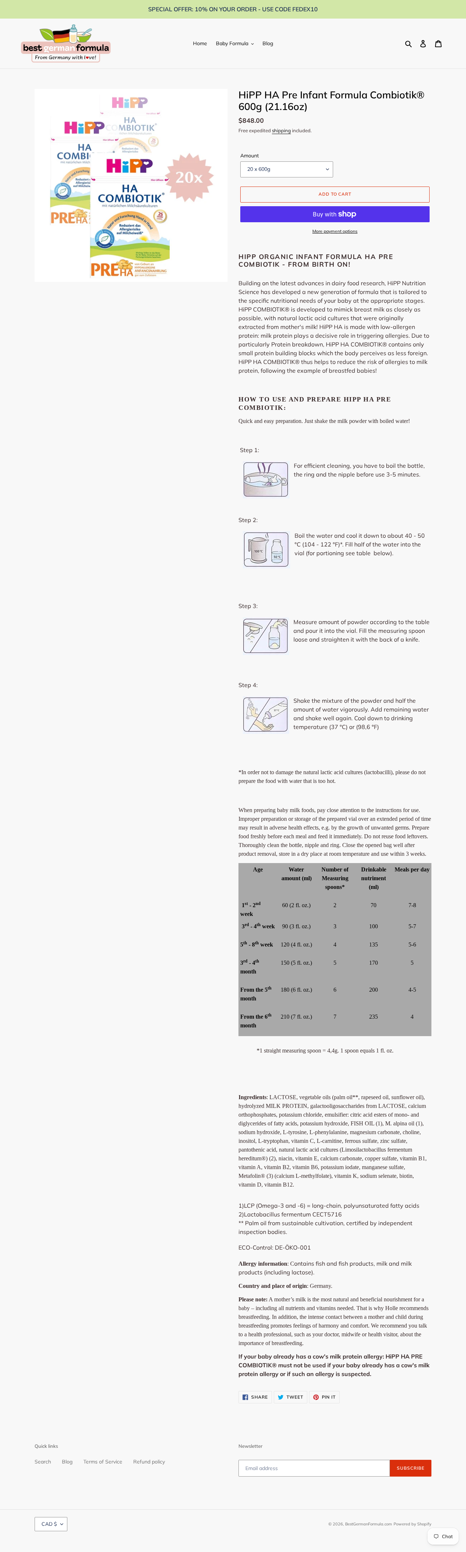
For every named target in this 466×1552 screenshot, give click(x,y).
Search (43, 1461)
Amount (249, 155)
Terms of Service (102, 1461)
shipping (281, 130)
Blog (67, 1461)
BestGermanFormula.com (368, 1523)
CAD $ (49, 1524)
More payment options (335, 231)
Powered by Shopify (412, 1523)
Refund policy (149, 1461)
